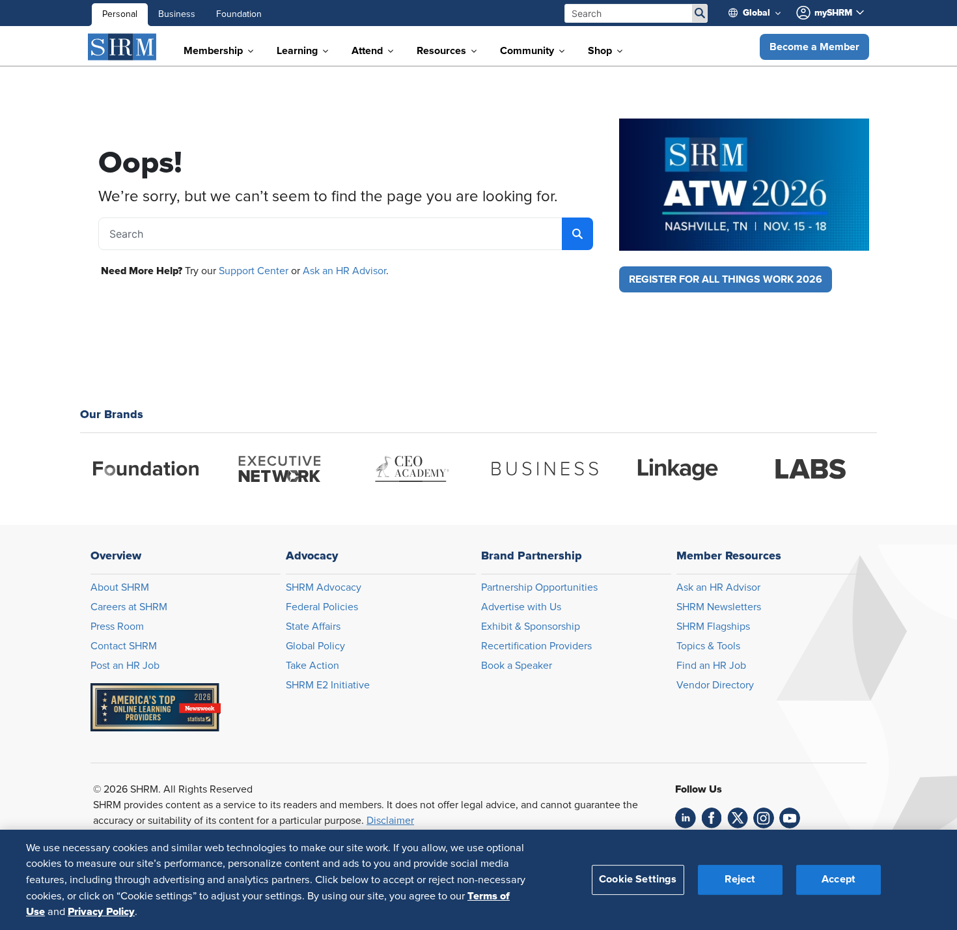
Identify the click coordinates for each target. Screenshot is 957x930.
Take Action (312, 665)
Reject (740, 879)
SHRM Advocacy (323, 587)
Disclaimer (390, 820)
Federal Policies (322, 607)
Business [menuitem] (176, 14)
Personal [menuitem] (119, 14)
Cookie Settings (637, 879)
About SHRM (119, 587)
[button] (814, 47)
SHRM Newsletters (718, 607)
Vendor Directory (715, 685)
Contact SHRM (123, 646)
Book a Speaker (516, 665)
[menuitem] (759, 13)
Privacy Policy (101, 911)
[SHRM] (122, 47)
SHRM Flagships (713, 626)
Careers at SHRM (128, 607)
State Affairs (313, 626)
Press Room (117, 626)
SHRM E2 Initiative (328, 685)
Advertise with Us (521, 607)
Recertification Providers (536, 646)
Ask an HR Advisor (344, 271)
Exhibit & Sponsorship (530, 626)
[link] (685, 818)
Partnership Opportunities (539, 587)
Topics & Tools (708, 646)
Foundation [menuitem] (239, 14)
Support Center (253, 271)
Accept (838, 879)
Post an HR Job (125, 665)
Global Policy (315, 646)
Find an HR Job (711, 665)
